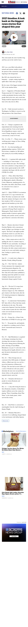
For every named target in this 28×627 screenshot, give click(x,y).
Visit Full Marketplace (21, 431)
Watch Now (23, 2)
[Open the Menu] (2, 2)
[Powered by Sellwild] (24, 522)
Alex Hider (10, 52)
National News (8, 13)
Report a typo (5, 420)
